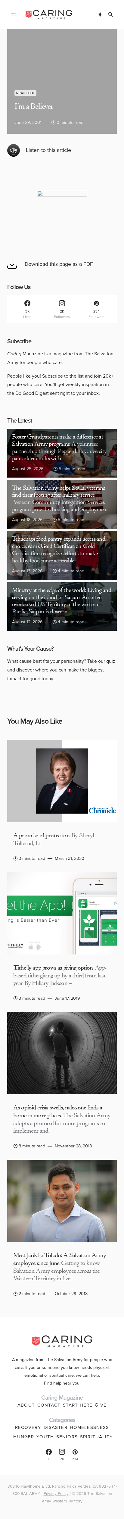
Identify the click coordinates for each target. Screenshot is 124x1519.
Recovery (28, 1427)
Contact (48, 1405)
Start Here (77, 1405)
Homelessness (89, 1427)
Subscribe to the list (63, 376)
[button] (13, 14)
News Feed (25, 93)
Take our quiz (101, 661)
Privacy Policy (56, 1493)
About (26, 1405)
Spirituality (96, 1436)
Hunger (23, 1436)
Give (101, 1405)
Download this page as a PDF (59, 264)
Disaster (55, 1427)
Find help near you (61, 1383)
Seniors (67, 1436)
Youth (45, 1436)
